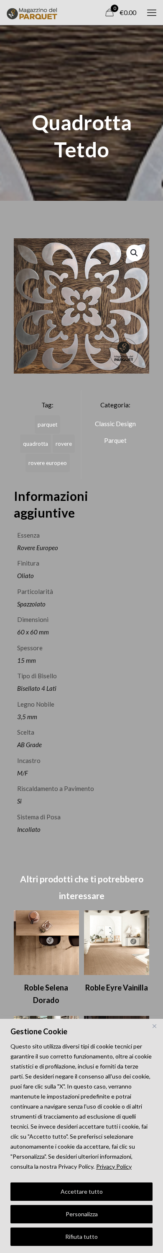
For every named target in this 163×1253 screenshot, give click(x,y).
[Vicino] (154, 1026)
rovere (64, 443)
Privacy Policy (114, 1166)
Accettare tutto (82, 1191)
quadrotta (35, 443)
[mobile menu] (152, 12)
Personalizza (82, 1214)
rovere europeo (47, 463)
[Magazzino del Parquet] (31, 12)
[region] (81, 1136)
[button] (134, 253)
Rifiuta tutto (81, 1236)
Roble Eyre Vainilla (116, 987)
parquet (47, 424)
